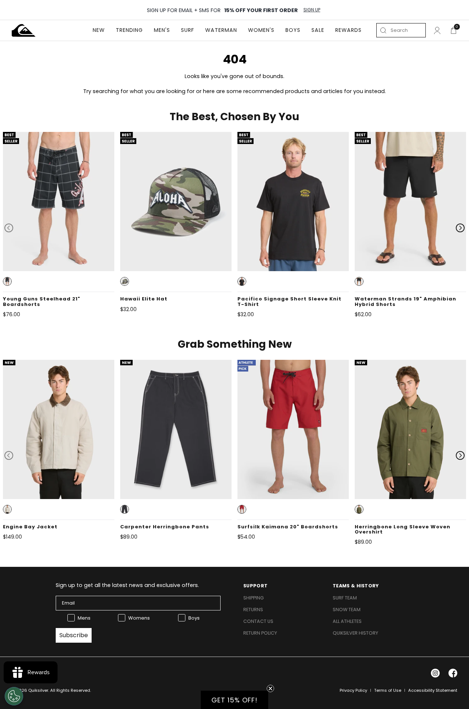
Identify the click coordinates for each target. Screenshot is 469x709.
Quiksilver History (355, 633)
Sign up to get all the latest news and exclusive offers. (127, 585)
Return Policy (260, 633)
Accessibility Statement (432, 690)
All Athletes (347, 621)
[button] (7, 281)
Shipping (253, 598)
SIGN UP (311, 10)
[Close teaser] (270, 688)
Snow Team (347, 609)
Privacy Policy (353, 690)
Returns (253, 609)
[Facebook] (452, 673)
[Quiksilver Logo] (24, 30)
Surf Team (345, 598)
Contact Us (258, 621)
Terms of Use (387, 690)
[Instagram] (435, 673)
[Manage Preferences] (14, 696)
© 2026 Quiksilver (30, 690)
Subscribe (73, 635)
